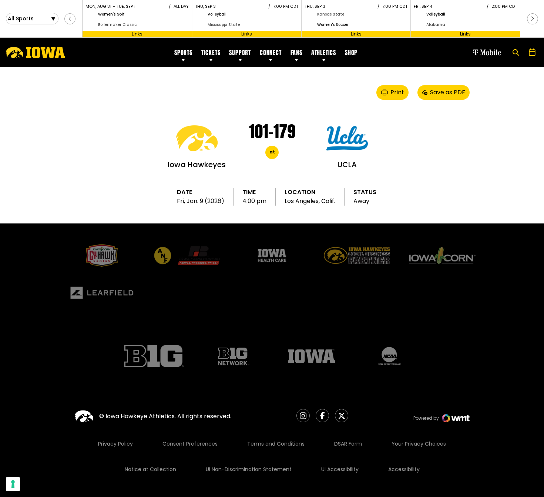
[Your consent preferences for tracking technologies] (13, 484)
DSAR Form (348, 443)
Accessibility (404, 469)
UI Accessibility (340, 469)
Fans (296, 52)
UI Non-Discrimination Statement (249, 469)
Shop (351, 52)
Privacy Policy (115, 443)
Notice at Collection (150, 469)
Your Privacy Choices (419, 443)
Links (137, 34)
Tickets (211, 52)
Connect (271, 52)
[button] (69, 18)
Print (397, 92)
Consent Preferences (190, 443)
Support (240, 52)
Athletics (323, 52)
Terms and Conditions (276, 443)
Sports (183, 52)
